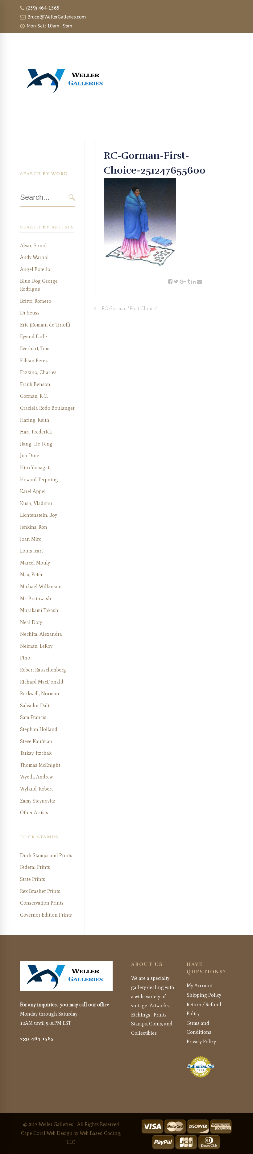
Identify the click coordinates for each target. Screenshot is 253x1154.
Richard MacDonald (41, 682)
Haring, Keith (34, 420)
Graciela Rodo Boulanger (47, 408)
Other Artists (34, 812)
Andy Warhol (34, 257)
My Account (200, 985)
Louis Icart (31, 551)
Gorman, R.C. (34, 396)
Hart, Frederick (36, 432)
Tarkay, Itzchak (36, 753)
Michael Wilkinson (41, 586)
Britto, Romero (35, 301)
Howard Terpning (39, 480)
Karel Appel (33, 491)
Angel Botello (35, 269)
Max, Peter (31, 574)
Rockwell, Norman (39, 693)
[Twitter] (176, 282)
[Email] (199, 282)
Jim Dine (29, 455)
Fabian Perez (34, 360)
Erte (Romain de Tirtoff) (45, 325)
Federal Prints (35, 867)
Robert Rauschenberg (43, 670)
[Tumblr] (188, 282)
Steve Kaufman (36, 741)
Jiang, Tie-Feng (36, 444)
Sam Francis (33, 717)
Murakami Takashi (40, 610)
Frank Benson (35, 384)
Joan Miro (31, 539)
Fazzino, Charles (38, 372)
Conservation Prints (42, 903)
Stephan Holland (38, 729)
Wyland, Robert (36, 789)
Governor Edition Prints (46, 915)
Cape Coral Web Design (47, 1133)
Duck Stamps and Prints (46, 855)
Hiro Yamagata (36, 467)
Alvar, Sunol (33, 245)
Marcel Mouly (35, 563)
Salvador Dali (34, 705)
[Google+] (183, 282)
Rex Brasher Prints (40, 891)
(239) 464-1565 (42, 8)
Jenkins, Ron (33, 527)
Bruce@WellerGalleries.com (56, 17)
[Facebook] (170, 282)
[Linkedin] (193, 282)
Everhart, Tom (35, 348)
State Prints (32, 879)
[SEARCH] (72, 197)
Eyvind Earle (33, 336)
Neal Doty (31, 622)
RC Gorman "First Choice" (129, 308)
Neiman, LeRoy (36, 646)
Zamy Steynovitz (37, 801)
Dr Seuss (29, 313)
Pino (25, 658)
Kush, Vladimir (36, 503)
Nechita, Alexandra (41, 634)
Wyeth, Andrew (36, 777)
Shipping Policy (204, 995)
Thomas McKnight (40, 765)
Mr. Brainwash (35, 599)
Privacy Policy (201, 1042)
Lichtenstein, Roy (38, 515)
